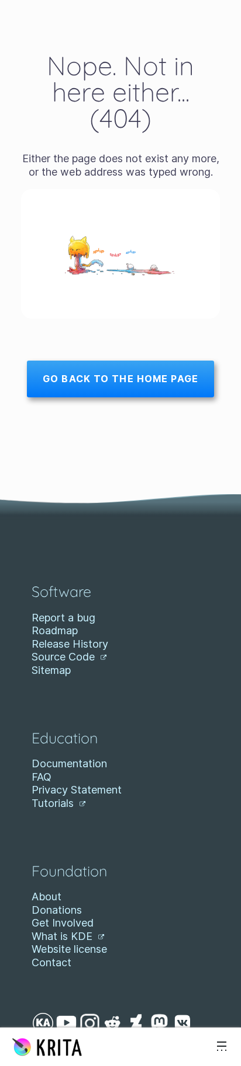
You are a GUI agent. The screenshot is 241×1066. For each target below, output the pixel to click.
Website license (69, 949)
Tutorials (54, 803)
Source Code (65, 657)
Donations (57, 910)
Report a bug (63, 617)
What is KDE (63, 936)
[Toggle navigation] (222, 1047)
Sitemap (51, 670)
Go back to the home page (120, 379)
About (46, 896)
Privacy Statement (77, 790)
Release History (70, 644)
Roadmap (55, 630)
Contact (51, 962)
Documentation (69, 763)
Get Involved (63, 923)
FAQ (41, 777)
